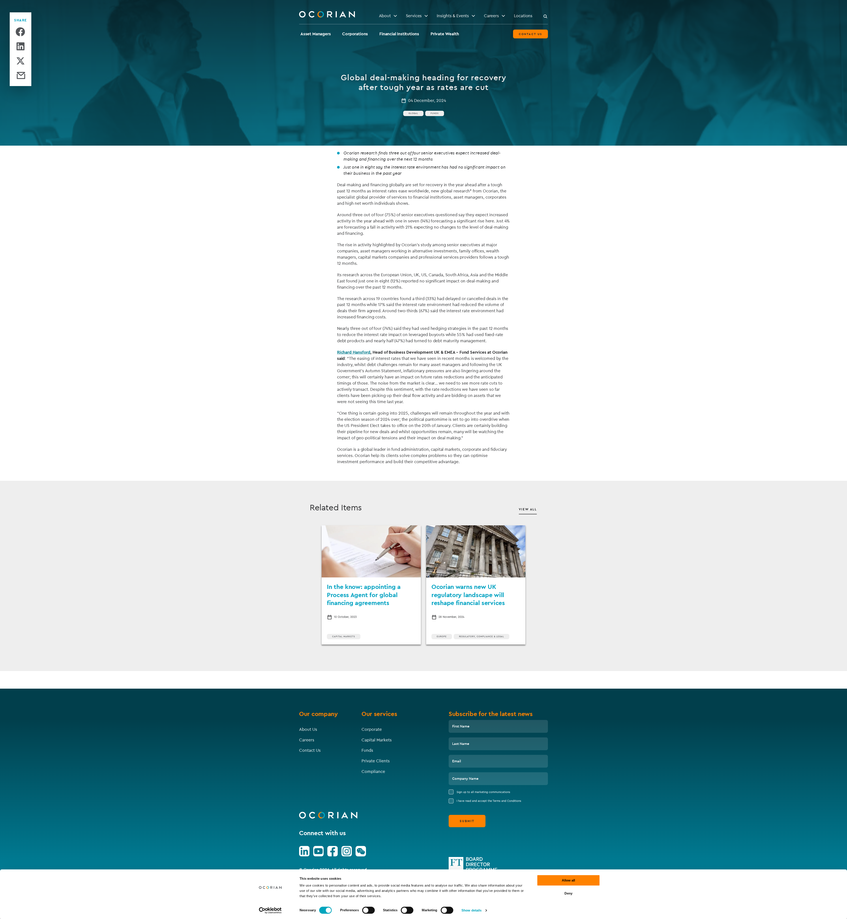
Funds (435, 113)
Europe (442, 636)
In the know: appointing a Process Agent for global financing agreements (364, 595)
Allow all (568, 880)
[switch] (368, 910)
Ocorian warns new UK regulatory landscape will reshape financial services (468, 595)
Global (413, 113)
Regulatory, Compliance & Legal (481, 636)
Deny (568, 893)
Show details (471, 910)
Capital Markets (343, 636)
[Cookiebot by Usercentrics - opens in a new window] (270, 910)
